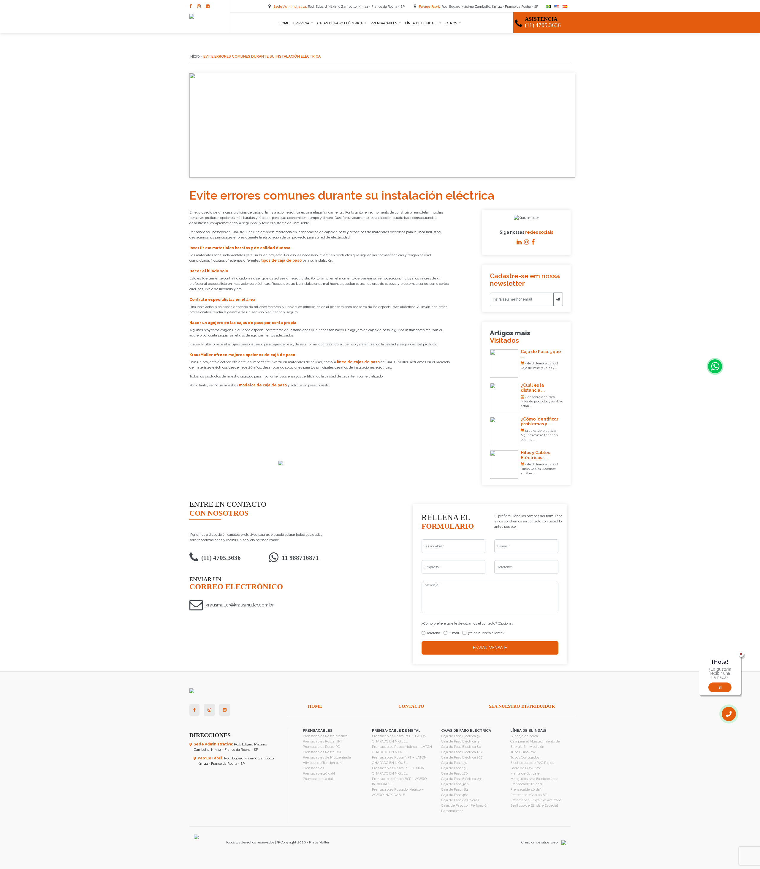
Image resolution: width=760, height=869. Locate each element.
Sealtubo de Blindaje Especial (534, 805)
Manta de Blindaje (524, 773)
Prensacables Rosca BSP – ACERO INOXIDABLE (399, 781)
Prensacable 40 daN (319, 773)
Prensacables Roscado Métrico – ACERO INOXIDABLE (398, 792)
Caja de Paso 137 (454, 763)
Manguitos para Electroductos (534, 779)
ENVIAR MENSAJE (490, 647)
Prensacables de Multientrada (327, 757)
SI (720, 687)
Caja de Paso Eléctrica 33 (460, 741)
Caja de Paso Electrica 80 (461, 747)
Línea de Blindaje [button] (421, 23)
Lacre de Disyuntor (525, 768)
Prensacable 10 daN (319, 779)
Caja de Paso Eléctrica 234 (461, 779)
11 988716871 (300, 557)
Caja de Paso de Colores (460, 800)
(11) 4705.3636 (221, 557)
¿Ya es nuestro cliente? (486, 633)
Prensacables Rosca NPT (322, 741)
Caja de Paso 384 (454, 789)
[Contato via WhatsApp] (715, 366)
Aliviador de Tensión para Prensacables (323, 765)
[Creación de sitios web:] (562, 842)
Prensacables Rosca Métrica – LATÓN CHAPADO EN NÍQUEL (402, 749)
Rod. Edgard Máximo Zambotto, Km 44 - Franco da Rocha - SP (339, 7)
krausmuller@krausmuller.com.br (240, 605)
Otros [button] (451, 23)
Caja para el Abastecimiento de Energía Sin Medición (535, 744)
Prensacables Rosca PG (321, 747)
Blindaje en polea (524, 736)
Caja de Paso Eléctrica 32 (461, 736)
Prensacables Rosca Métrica (325, 736)
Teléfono (433, 633)
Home (284, 23)
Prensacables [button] (384, 23)
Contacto (411, 706)
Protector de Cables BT (528, 795)
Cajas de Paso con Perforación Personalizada (464, 808)
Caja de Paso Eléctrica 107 (461, 757)
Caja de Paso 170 (454, 773)
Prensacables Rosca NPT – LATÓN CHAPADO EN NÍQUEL (399, 760)
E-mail (454, 633)
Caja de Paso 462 (454, 795)
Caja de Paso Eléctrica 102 (462, 752)
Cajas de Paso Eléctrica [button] (340, 23)
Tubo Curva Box (523, 752)
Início (194, 56)
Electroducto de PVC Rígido (532, 763)
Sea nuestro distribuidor (522, 706)
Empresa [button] (301, 23)
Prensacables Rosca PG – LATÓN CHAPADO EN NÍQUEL (398, 770)
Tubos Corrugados (524, 757)
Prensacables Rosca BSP (322, 752)
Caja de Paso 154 (454, 768)
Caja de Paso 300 (455, 784)
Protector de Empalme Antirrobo (535, 800)
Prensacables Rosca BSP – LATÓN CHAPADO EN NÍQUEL (399, 738)
